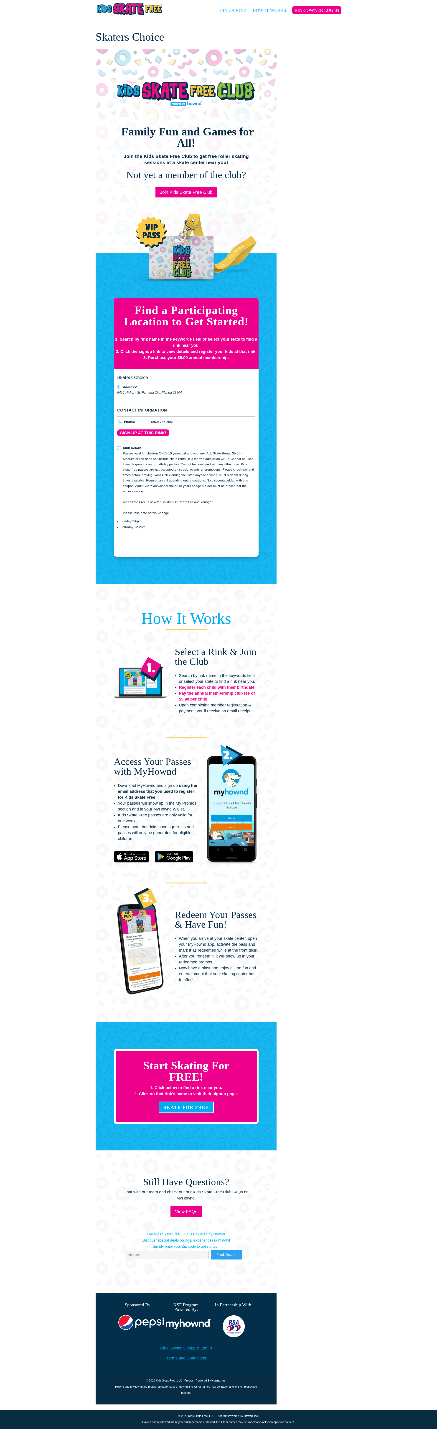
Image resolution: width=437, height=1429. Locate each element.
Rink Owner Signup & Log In (186, 1348)
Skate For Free (186, 1107)
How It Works (269, 11)
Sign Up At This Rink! (143, 433)
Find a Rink (233, 11)
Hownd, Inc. (218, 1380)
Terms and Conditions (186, 1358)
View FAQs (186, 1211)
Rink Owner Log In (317, 10)
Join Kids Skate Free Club (186, 192)
